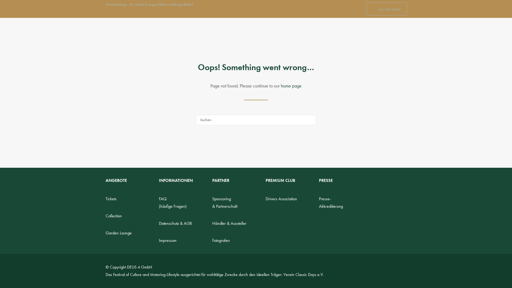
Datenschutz (175, 223)
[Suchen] (256, 120)
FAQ (353, 31)
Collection (114, 215)
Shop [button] (276, 31)
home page (291, 86)
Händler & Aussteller (229, 223)
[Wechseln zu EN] (387, 32)
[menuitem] (387, 9)
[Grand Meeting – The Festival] (133, 32)
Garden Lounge (119, 232)
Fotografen (221, 240)
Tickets (111, 198)
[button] (404, 32)
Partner (325, 31)
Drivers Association (281, 198)
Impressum (168, 240)
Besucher (205, 31)
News (179, 31)
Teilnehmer (243, 31)
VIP (298, 31)
